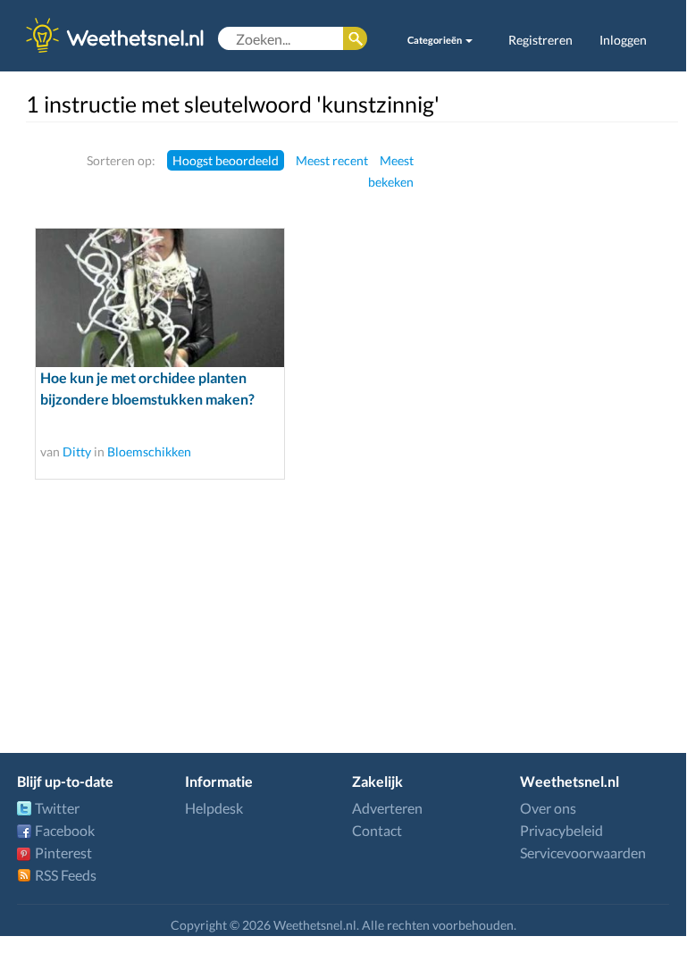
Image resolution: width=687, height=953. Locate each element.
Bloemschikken (149, 451)
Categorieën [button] (435, 40)
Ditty (77, 451)
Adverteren (387, 807)
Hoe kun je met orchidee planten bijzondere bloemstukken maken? (147, 388)
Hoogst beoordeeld (225, 160)
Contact (377, 830)
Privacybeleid (561, 830)
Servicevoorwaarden (583, 852)
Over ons (548, 807)
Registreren (540, 39)
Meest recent (332, 160)
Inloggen (623, 39)
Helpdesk (214, 807)
